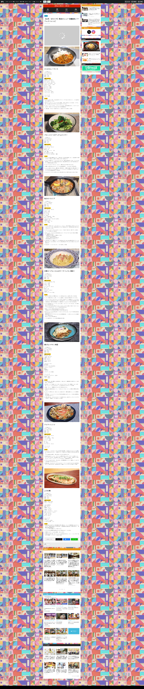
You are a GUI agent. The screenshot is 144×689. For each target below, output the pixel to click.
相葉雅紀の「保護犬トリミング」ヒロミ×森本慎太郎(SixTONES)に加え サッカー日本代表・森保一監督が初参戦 (73, 671)
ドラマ (7, 1)
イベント (37, 1)
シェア (67, 539)
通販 (41, 1)
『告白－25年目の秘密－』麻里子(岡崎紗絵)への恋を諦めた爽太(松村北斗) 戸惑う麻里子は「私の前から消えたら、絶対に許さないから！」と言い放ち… (62, 657)
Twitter (89, 32)
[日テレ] (2, 1)
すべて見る (61, 589)
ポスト (60, 539)
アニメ (30, 1)
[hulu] (49, 2)
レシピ (48, 544)
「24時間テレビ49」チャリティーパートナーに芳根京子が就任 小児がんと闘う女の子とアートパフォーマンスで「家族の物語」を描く (49, 657)
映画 (23, 1)
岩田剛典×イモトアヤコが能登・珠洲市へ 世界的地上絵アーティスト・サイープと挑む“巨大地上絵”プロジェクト (61, 671)
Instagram (93, 32)
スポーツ (26, 1)
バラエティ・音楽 (18, 1)
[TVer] (45, 2)
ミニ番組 (33, 1)
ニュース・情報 (12, 1)
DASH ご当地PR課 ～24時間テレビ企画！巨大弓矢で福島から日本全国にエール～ (49, 671)
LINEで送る (74, 539)
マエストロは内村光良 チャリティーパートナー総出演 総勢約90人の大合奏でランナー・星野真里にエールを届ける (73, 657)
